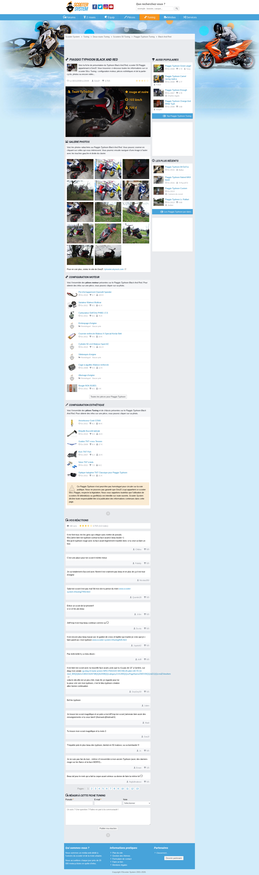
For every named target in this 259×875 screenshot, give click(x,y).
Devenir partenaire (174, 858)
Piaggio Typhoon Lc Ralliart (177, 199)
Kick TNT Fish (85, 452)
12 (132, 788)
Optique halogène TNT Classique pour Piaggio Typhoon (103, 472)
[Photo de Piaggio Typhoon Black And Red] (108, 178)
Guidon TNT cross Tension (90, 441)
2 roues (91, 17)
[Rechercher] (176, 9)
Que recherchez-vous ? (150, 4)
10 (122, 788)
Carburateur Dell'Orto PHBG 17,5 (93, 313)
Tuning (151, 17)
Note (125, 799)
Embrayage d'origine (88, 323)
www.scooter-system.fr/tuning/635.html (109, 640)
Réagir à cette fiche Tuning (87, 795)
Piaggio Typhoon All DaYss (177, 167)
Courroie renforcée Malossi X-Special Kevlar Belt (100, 333)
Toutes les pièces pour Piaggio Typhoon (108, 397)
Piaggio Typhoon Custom (176, 188)
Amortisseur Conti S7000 (90, 420)
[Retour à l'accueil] (78, 7)
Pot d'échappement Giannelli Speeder (95, 292)
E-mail (97, 799)
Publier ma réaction (108, 828)
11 (127, 788)
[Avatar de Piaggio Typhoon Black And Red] (80, 178)
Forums (70, 17)
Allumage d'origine (87, 375)
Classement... (162, 853)
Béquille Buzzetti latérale (89, 431)
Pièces (131, 17)
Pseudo (69, 799)
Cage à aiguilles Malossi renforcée (94, 365)
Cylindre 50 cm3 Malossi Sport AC (94, 344)
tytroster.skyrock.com (114, 269)
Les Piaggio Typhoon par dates (177, 212)
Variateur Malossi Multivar (90, 302)
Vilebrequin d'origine (87, 354)
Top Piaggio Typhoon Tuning (179, 116)
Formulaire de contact (122, 859)
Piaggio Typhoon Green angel (178, 66)
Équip (111, 17)
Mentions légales (119, 865)
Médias (171, 17)
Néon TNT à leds (86, 462)
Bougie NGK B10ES (87, 385)
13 (137, 788)
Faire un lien (117, 862)
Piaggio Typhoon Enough (176, 90)
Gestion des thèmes (121, 856)
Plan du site (117, 853)
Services (191, 17)
